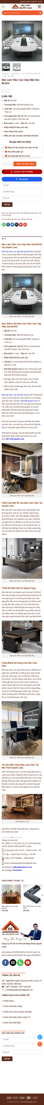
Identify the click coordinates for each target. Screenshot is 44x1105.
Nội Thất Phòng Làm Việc (31, 73)
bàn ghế (8, 219)
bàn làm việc (16, 219)
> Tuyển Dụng (7, 1001)
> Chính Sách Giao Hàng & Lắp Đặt (16, 1012)
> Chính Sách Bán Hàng (12, 1006)
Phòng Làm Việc (27, 219)
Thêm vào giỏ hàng (25, 164)
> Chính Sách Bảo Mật (11, 1023)
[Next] (38, 41)
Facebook (17, 870)
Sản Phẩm (15, 73)
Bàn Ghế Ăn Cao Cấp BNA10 (10, 907)
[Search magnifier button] (40, 12)
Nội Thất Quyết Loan (15, 439)
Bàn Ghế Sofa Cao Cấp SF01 (32, 907)
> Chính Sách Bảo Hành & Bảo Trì (16, 1017)
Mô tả (4, 239)
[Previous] (5, 41)
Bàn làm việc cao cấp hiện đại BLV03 (17, 252)
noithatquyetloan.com (22, 867)
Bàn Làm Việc (9, 76)
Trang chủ (5, 73)
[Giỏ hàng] (39, 6)
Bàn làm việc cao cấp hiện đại (14, 395)
